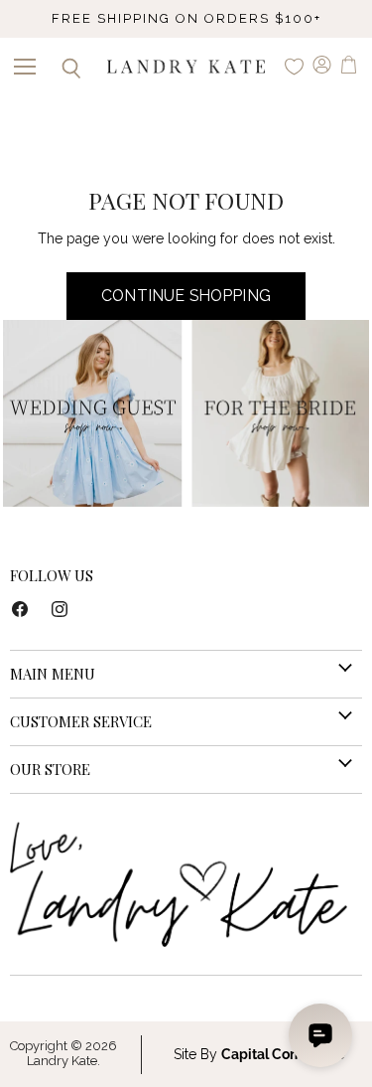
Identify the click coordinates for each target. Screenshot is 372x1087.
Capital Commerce (282, 1054)
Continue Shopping (186, 295)
